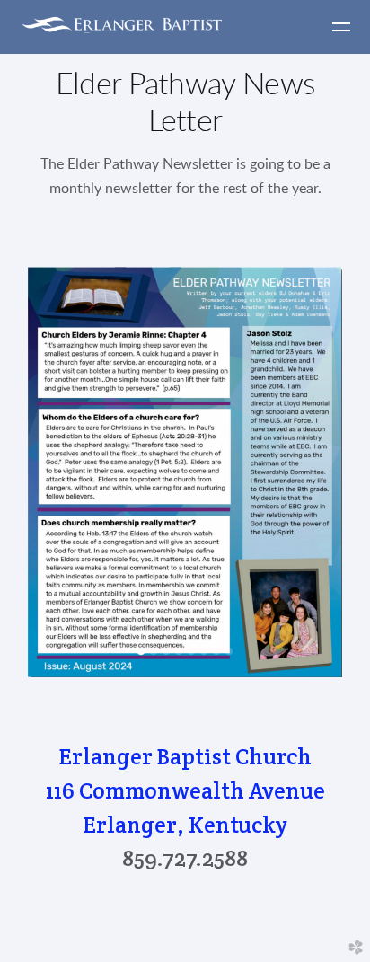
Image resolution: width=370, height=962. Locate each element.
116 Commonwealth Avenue (185, 790)
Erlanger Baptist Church (185, 756)
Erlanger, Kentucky (185, 824)
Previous (29, 474)
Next (340, 474)
